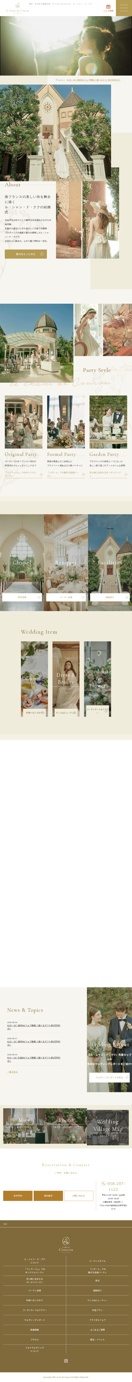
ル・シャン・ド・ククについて (34, 1261)
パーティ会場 (66, 597)
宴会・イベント (97, 1339)
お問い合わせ (78, 1195)
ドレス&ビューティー (66, 712)
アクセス (35, 1339)
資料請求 (48, 1195)
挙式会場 (22, 597)
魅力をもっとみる (25, 254)
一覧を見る (12, 1071)
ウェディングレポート (34, 1319)
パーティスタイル (97, 1260)
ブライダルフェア (97, 1319)
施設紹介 (110, 597)
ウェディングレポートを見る (109, 1077)
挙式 (97, 1280)
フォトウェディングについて (34, 1349)
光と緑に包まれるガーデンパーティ (34, 1280)
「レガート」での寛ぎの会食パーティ (97, 1270)
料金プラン (97, 1310)
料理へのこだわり (34, 712)
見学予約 (18, 1195)
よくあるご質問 (97, 1329)
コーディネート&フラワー (97, 711)
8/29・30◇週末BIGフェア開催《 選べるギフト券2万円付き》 (94, 79)
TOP (5, 1224)
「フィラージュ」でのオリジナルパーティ (34, 1270)
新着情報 (34, 1329)
